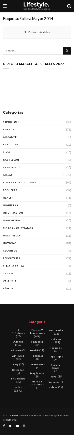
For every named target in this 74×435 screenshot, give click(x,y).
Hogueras (10, 205)
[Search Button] (67, 51)
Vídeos (8, 288)
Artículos (11, 144)
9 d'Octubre (12, 121)
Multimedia (11, 235)
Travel (8, 273)
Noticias (10, 243)
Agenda (8, 129)
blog (6, 152)
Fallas (8, 174)
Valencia (10, 280)
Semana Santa (13, 265)
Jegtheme (11, 419)
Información (13, 212)
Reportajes (11, 258)
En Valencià (12, 167)
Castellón (11, 159)
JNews (14, 415)
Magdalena (11, 220)
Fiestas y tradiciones (19, 182)
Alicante (10, 136)
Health (8, 197)
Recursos (10, 250)
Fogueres (10, 190)
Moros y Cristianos (18, 228)
